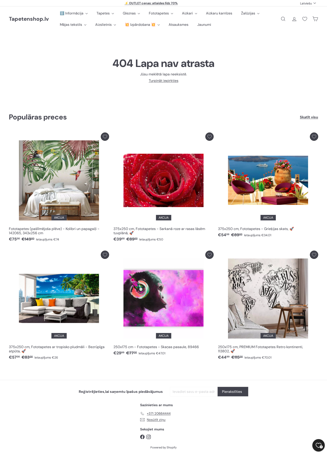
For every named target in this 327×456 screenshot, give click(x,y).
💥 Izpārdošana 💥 (140, 24)
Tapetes (104, 13)
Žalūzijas (248, 13)
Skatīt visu (309, 117)
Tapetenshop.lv (29, 19)
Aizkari (188, 13)
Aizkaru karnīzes (219, 13)
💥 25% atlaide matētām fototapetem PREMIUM (151, 4)
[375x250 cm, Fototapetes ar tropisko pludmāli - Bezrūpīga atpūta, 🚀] (59, 306)
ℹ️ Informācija (72, 13)
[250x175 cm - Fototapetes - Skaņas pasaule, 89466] (163, 304)
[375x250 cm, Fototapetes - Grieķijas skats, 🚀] (268, 186)
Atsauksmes (178, 24)
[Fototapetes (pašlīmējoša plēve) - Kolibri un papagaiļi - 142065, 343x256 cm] (59, 188)
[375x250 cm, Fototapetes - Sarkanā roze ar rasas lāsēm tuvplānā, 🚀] (163, 188)
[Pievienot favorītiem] (105, 137)
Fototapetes (159, 13)
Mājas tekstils (71, 24)
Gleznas (130, 13)
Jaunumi (204, 24)
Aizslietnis (104, 24)
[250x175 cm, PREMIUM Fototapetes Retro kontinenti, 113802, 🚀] (268, 306)
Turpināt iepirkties (163, 80)
